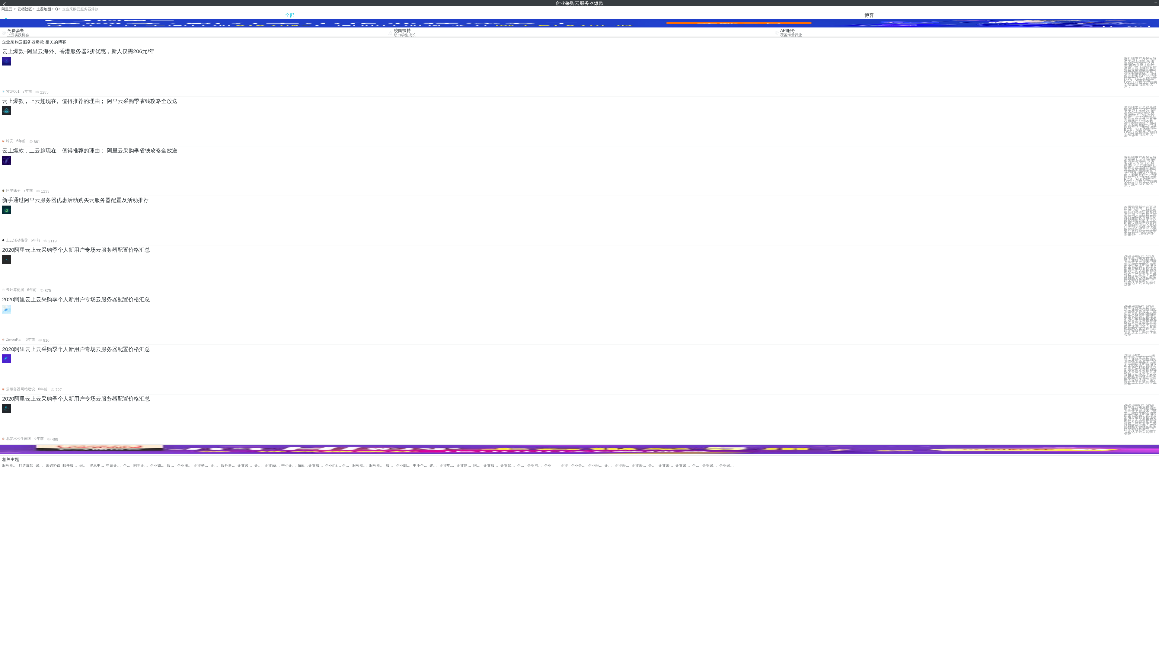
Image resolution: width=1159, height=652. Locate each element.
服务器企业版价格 (360, 465)
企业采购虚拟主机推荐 (710, 465)
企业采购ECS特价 (640, 465)
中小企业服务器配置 (421, 465)
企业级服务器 (246, 465)
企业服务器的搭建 (316, 465)
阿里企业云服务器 (141, 465)
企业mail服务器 (333, 465)
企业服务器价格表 (492, 465)
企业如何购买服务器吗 (508, 465)
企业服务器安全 (185, 465)
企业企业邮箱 (579, 465)
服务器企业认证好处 (377, 465)
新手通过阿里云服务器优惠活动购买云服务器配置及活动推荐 (75, 200)
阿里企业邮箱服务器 (478, 465)
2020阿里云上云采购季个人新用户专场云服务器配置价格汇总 (76, 250)
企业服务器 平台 (216, 465)
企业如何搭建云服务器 (158, 465)
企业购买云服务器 (128, 465)
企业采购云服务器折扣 (610, 465)
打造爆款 (26, 465)
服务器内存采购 (10, 465)
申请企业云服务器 (114, 465)
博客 (869, 15)
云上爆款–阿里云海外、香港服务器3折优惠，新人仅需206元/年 (78, 51)
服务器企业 (172, 465)
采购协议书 (84, 465)
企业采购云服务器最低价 (727, 465)
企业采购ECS (683, 465)
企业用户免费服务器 (347, 465)
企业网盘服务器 (465, 465)
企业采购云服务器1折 (623, 465)
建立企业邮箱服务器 (434, 465)
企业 (547, 465)
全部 (290, 15)
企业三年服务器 (522, 465)
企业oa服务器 (273, 465)
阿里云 (7, 9)
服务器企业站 (229, 465)
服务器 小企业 (391, 465)
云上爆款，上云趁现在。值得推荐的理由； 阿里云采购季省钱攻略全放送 (89, 101)
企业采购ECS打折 (697, 465)
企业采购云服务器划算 (667, 465)
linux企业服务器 (303, 465)
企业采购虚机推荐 (653, 465)
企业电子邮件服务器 (448, 465)
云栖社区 (25, 9)
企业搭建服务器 (202, 465)
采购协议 (41, 465)
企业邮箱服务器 (259, 465)
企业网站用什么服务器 (535, 465)
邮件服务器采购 (70, 465)
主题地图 (44, 9)
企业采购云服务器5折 (596, 465)
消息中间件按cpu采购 (98, 465)
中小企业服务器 (289, 465)
